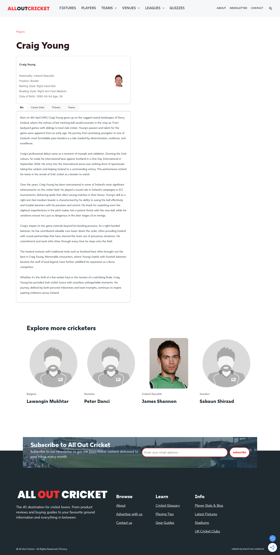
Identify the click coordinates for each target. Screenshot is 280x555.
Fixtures (67, 8)
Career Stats (37, 107)
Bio (21, 107)
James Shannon (159, 401)
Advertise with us (129, 514)
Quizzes (177, 8)
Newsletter (238, 8)
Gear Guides (165, 523)
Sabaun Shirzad (217, 401)
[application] (115, 8)
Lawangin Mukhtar (48, 401)
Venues (129, 8)
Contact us (124, 523)
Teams (107, 8)
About (221, 8)
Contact (257, 8)
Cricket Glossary (168, 506)
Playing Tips (165, 514)
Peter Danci (97, 401)
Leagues (152, 8)
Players (88, 8)
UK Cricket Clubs (207, 531)
